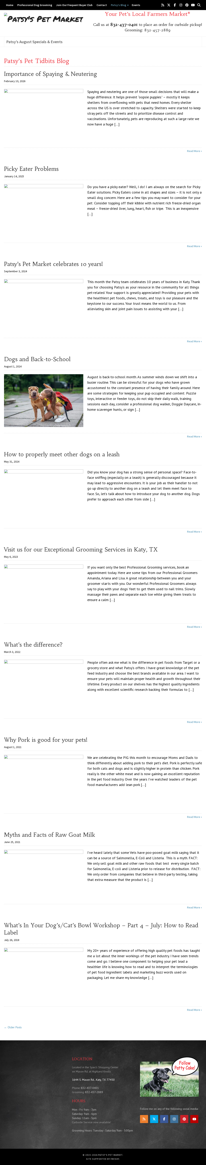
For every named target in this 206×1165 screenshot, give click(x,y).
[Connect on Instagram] (181, 5)
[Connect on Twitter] (169, 5)
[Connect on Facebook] (175, 5)
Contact (102, 5)
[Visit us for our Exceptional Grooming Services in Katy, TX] (43, 590)
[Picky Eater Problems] (43, 210)
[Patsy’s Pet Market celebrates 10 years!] (43, 305)
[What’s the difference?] (43, 685)
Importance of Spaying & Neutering (50, 73)
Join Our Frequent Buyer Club (74, 5)
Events (136, 5)
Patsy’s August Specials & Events (34, 41)
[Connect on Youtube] (193, 5)
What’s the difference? (33, 644)
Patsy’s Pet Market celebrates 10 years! (53, 264)
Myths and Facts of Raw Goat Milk (49, 834)
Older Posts (13, 1027)
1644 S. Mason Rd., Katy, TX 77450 (93, 1080)
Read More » (194, 151)
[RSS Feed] (163, 5)
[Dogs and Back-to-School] (43, 400)
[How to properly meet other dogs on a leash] (43, 495)
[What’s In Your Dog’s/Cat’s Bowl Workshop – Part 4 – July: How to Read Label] (43, 973)
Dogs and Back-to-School (37, 359)
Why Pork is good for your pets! (46, 739)
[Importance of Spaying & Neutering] (43, 115)
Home (9, 5)
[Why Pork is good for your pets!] (43, 780)
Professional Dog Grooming (34, 5)
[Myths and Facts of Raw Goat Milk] (43, 873)
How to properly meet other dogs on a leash (62, 454)
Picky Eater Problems (31, 168)
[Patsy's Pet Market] (43, 18)
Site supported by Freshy (102, 1159)
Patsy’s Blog (118, 5)
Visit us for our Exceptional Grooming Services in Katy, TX (81, 549)
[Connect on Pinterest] (187, 5)
